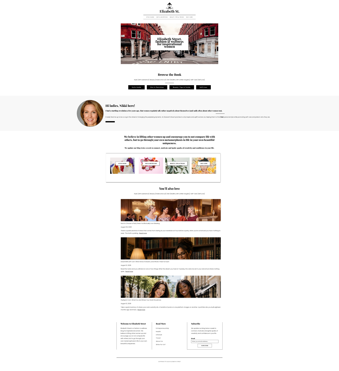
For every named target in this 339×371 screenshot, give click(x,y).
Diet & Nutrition (162, 17)
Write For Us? (161, 345)
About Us (159, 341)
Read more (143, 233)
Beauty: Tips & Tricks (177, 17)
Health (158, 332)
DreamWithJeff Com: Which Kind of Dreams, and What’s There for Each (145, 262)
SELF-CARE (203, 163)
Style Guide (150, 17)
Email (193, 339)
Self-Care (189, 17)
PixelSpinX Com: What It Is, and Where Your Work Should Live (141, 300)
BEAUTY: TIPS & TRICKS (177, 163)
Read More (110, 121)
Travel (158, 338)
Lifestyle (159, 335)
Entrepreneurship (162, 328)
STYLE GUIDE (122, 163)
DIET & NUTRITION (151, 163)
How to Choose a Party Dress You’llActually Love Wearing (140, 223)
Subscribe (204, 345)
